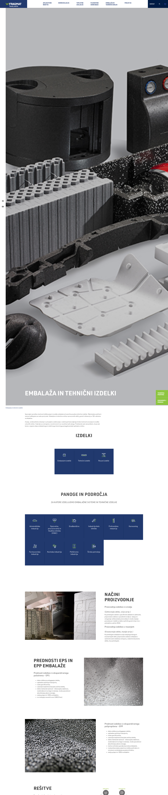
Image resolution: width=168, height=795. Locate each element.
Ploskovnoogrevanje (95, 4)
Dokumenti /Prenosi (162, 401)
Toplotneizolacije (79, 4)
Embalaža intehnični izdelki (111, 4)
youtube (3, 206)
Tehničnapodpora (161, 393)
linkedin (3, 212)
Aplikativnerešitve (47, 4)
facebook (3, 201)
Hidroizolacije (63, 3)
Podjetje (128, 3)
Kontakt (152, 4)
